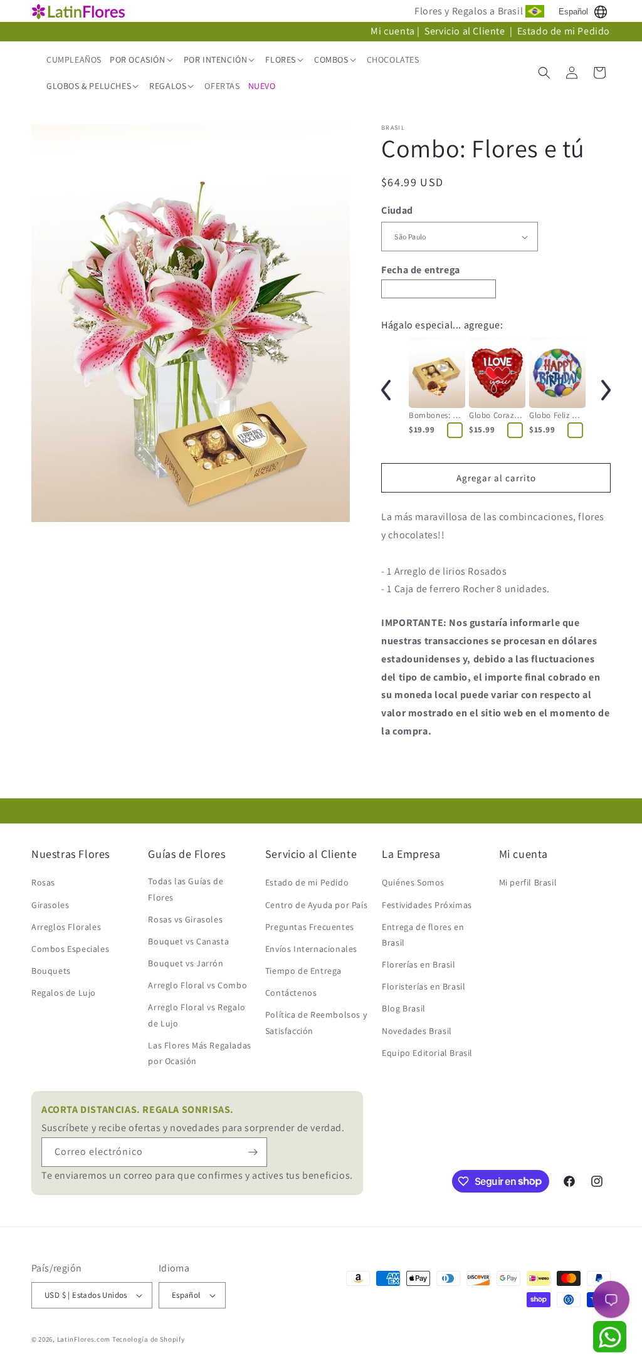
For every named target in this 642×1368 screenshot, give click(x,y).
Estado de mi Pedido (563, 31)
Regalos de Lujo (63, 992)
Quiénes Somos (413, 882)
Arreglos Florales (66, 926)
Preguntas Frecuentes (309, 926)
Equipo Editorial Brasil (427, 1052)
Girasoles (50, 905)
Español (573, 11)
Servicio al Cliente (465, 31)
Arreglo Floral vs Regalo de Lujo (196, 1014)
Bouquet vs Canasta (188, 941)
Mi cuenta (392, 31)
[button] (142, 59)
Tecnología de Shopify (148, 1339)
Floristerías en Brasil (423, 986)
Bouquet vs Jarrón (185, 963)
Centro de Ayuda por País (316, 905)
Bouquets (51, 970)
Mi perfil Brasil (528, 882)
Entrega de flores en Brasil (423, 934)
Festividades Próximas (427, 905)
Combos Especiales (70, 948)
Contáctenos (291, 992)
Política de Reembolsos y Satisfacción (316, 1022)
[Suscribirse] (252, 1152)
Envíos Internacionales (311, 948)
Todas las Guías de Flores (185, 888)
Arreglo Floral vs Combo (197, 985)
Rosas (43, 882)
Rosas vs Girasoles (185, 919)
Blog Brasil (404, 1008)
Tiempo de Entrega (303, 970)
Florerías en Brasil (418, 964)
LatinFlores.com (84, 1339)
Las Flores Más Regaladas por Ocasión (199, 1053)
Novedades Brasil (417, 1030)
